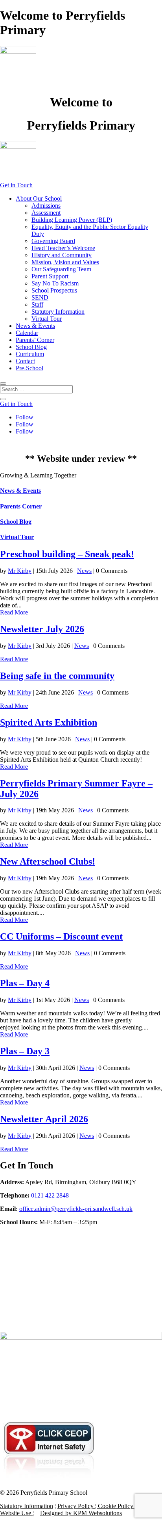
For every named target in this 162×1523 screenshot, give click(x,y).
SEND (39, 297)
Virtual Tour (46, 318)
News (84, 570)
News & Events (35, 325)
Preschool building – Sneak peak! (67, 554)
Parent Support (49, 276)
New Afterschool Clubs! (47, 861)
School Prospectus (54, 290)
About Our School (39, 198)
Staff (37, 304)
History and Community (61, 255)
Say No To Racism (55, 283)
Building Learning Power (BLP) (71, 219)
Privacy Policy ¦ (77, 1506)
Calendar (27, 332)
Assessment (46, 212)
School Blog (31, 347)
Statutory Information (58, 311)
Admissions (46, 205)
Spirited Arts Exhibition (48, 722)
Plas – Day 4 (25, 983)
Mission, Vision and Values (65, 262)
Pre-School (29, 368)
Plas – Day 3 (25, 1051)
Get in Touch (16, 185)
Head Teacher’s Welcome (63, 248)
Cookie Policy (115, 1506)
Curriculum (30, 354)
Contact (25, 361)
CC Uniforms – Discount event (61, 936)
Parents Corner (21, 506)
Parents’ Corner (35, 339)
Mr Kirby (19, 570)
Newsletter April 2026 (44, 1119)
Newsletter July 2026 (42, 629)
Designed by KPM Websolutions (81, 1513)
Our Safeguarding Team (61, 269)
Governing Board (53, 241)
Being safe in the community (57, 676)
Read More (14, 612)
